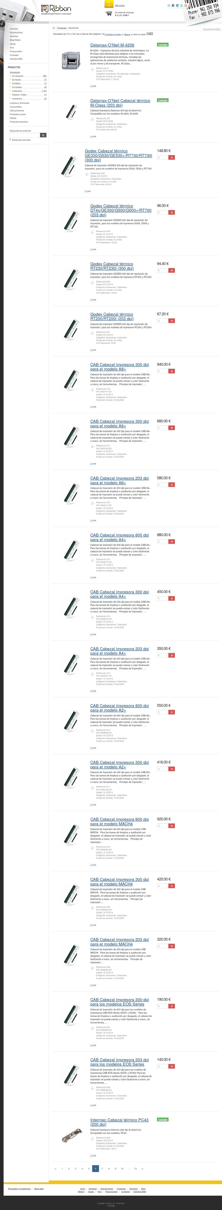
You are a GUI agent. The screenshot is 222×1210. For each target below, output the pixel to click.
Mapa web (39, 1188)
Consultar (162, 44)
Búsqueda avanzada (21, 139)
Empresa (14, 28)
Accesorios (17, 98)
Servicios (14, 36)
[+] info (93, 86)
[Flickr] (181, 5)
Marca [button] (127, 34)
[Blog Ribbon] (185, 5)
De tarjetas (17, 87)
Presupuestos (16, 51)
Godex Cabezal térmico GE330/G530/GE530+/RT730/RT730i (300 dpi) (118, 155)
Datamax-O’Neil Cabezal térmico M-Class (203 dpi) (120, 102)
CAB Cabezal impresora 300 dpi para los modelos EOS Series (119, 1001)
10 (122, 1168)
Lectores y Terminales (19, 103)
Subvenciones (16, 32)
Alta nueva (119, 5)
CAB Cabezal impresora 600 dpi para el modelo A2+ (119, 707)
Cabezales (17, 90)
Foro (12, 47)
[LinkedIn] (177, 5)
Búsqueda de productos (20, 130)
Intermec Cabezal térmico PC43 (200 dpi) (119, 1122)
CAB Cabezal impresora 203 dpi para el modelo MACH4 (119, 941)
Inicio (82, 1188)
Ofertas (13, 118)
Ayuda (13, 43)
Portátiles (16, 83)
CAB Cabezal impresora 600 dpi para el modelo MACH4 (119, 821)
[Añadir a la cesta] (171, 157)
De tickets (16, 79)
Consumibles (16, 106)
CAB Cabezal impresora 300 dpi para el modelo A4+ (119, 594)
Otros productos (17, 110)
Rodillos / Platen (19, 94)
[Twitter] (169, 5)
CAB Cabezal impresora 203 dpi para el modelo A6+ (119, 480)
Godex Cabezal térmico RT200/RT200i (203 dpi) (112, 316)
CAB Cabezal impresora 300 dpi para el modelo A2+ (119, 764)
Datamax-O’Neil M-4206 (112, 45)
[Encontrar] (43, 135)
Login (108, 5)
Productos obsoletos (19, 121)
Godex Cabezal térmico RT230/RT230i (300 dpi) (112, 266)
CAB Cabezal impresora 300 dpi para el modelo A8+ (119, 366)
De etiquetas (17, 75)
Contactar (14, 55)
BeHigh (112, 1205)
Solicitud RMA (16, 58)
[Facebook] (173, 5)
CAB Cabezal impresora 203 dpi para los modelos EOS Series (119, 1061)
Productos (62, 27)
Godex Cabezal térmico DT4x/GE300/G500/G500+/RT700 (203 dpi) (120, 210)
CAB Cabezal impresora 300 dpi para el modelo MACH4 (119, 881)
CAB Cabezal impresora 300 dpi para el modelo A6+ (119, 423)
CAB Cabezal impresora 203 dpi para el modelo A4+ (119, 650)
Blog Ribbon (15, 39)
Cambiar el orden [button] (113, 34)
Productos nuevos (18, 114)
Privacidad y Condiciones (19, 1188)
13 (135, 1168)
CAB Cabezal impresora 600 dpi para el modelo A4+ (119, 537)
